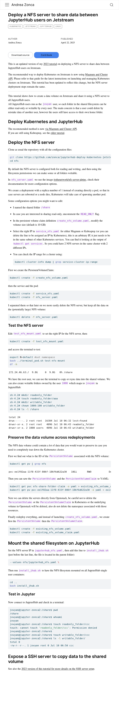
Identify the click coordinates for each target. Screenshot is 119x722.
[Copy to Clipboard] (109, 291)
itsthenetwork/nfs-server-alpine (70, 179)
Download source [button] (20, 55)
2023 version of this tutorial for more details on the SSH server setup (57, 668)
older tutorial (57, 133)
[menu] (7, 4)
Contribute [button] (46, 55)
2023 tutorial (50, 64)
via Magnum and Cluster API (61, 129)
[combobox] (112, 5)
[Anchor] (46, 325)
